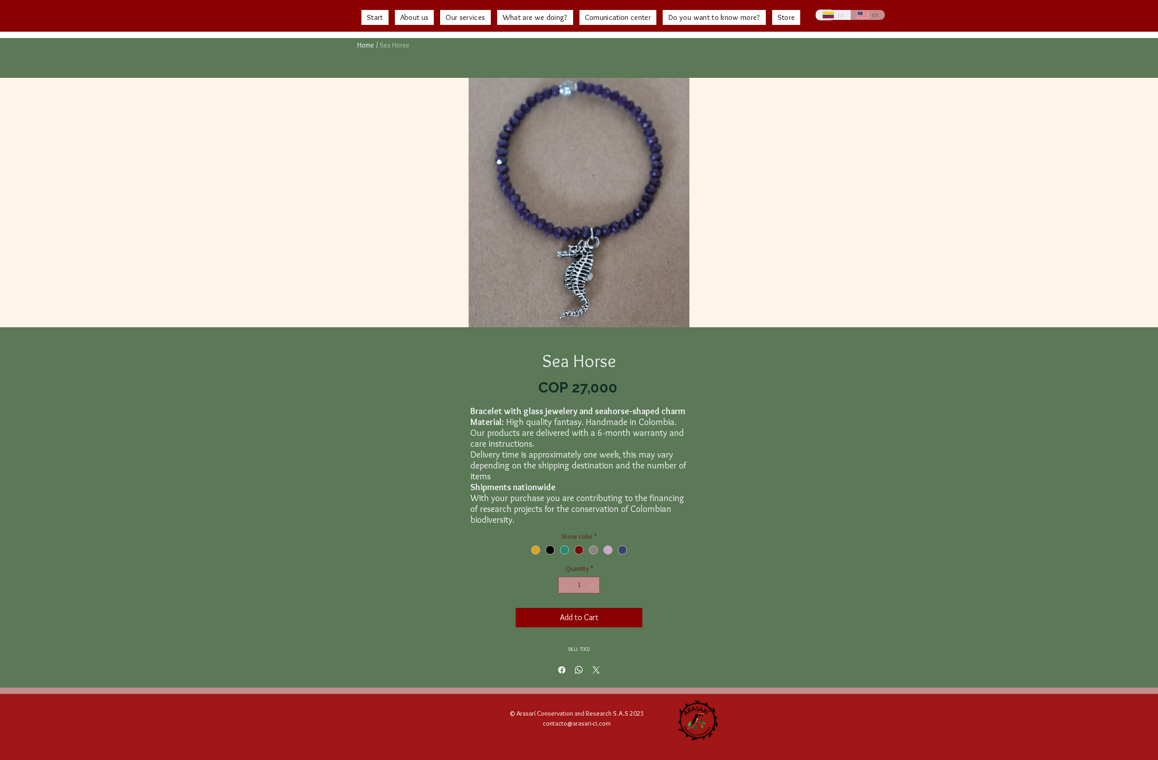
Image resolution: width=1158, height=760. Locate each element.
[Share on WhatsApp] (579, 669)
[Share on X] (596, 669)
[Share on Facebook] (561, 669)
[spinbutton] (579, 585)
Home (365, 45)
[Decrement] (565, 585)
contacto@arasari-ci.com (577, 723)
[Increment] (592, 585)
